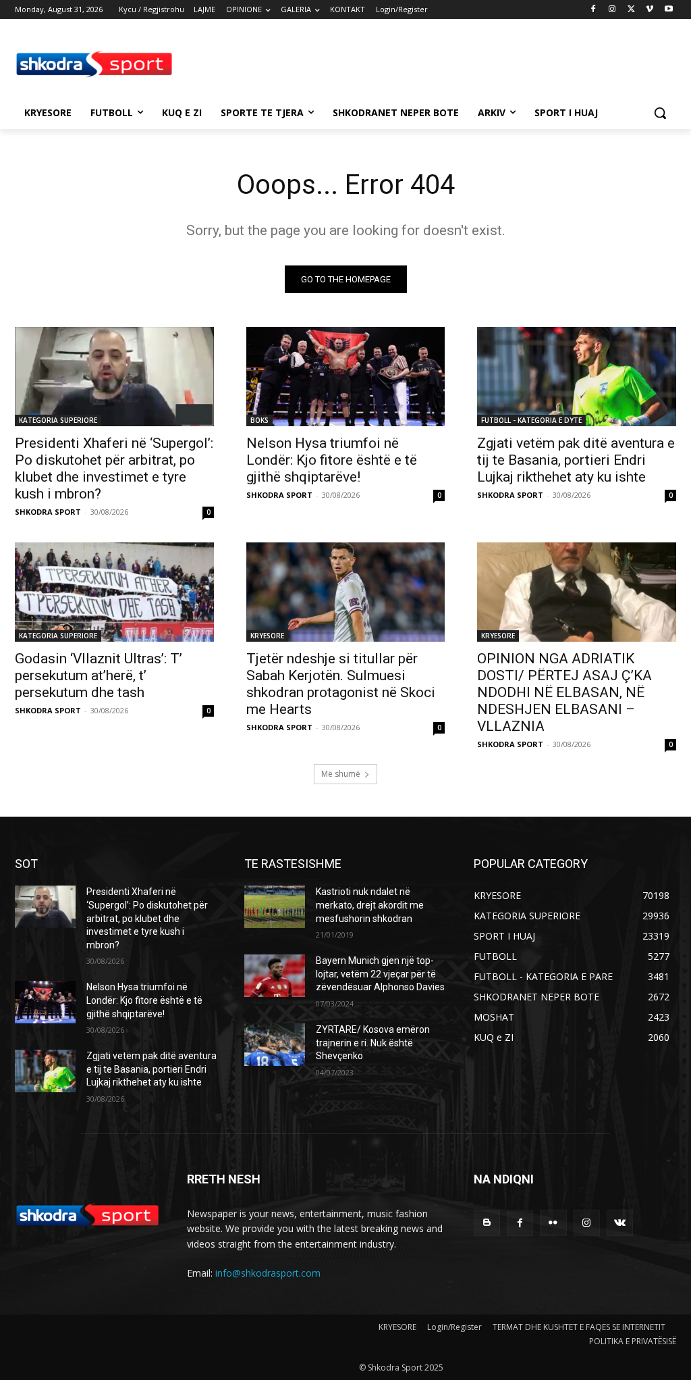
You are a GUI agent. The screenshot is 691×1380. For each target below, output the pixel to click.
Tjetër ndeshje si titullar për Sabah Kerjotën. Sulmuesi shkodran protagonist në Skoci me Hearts (340, 683)
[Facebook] (593, 10)
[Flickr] (553, 1223)
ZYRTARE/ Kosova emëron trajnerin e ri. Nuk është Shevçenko (373, 1042)
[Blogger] (487, 1223)
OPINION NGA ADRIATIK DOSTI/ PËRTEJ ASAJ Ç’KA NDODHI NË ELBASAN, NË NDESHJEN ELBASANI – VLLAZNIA (564, 692)
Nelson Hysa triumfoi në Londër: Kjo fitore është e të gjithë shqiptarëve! (331, 460)
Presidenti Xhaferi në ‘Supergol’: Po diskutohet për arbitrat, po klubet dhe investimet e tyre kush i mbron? (114, 468)
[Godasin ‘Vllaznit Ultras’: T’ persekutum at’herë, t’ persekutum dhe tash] (114, 592)
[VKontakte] (620, 1223)
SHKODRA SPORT (48, 512)
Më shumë (340, 774)
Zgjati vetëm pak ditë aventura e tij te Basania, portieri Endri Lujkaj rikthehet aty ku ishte (576, 460)
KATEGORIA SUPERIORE (58, 420)
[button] (660, 113)
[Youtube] (668, 10)
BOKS (259, 420)
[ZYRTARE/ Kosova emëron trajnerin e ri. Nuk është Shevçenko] (274, 1044)
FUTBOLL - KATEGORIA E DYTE (531, 420)
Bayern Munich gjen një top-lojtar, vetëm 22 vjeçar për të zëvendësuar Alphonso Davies (380, 973)
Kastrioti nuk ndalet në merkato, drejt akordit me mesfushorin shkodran (370, 904)
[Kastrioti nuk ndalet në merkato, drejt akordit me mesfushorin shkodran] (274, 907)
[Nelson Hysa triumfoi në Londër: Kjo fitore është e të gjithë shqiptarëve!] (345, 376)
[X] (631, 10)
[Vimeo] (649, 10)
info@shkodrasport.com (268, 1273)
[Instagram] (612, 10)
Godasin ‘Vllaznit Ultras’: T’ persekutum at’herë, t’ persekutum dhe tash (98, 675)
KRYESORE (267, 635)
